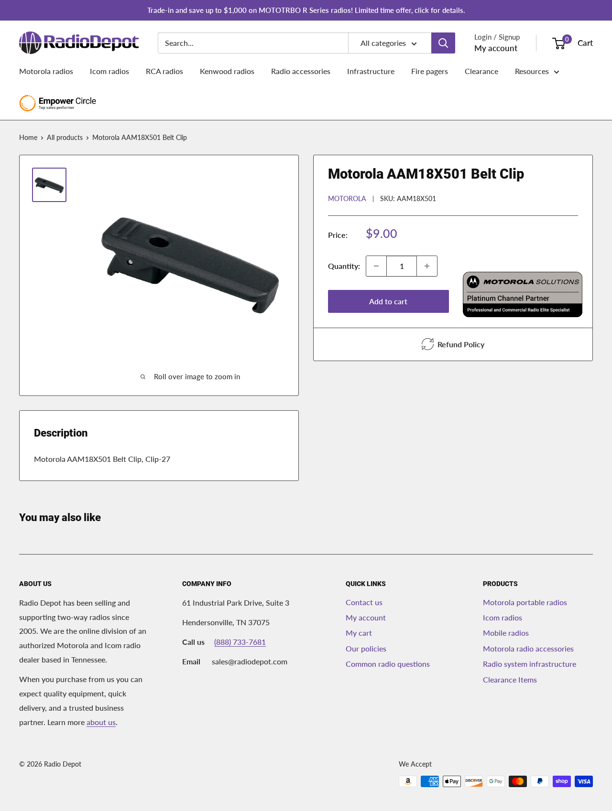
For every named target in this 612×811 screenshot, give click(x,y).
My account (495, 48)
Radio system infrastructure (529, 663)
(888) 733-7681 (240, 641)
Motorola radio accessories (528, 648)
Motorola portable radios (525, 602)
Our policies (366, 648)
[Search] (443, 42)
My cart (359, 632)
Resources (532, 70)
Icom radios (109, 70)
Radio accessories (300, 70)
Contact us (364, 602)
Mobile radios (506, 632)
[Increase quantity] (427, 266)
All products (65, 137)
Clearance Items (510, 679)
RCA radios (164, 70)
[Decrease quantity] (376, 266)
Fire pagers (429, 70)
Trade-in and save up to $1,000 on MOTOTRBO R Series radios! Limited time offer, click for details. (306, 10)
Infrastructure (370, 70)
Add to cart (388, 301)
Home (28, 137)
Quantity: (344, 265)
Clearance (481, 70)
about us (101, 721)
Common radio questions (388, 663)
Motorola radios (46, 70)
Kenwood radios (227, 70)
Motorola (347, 198)
